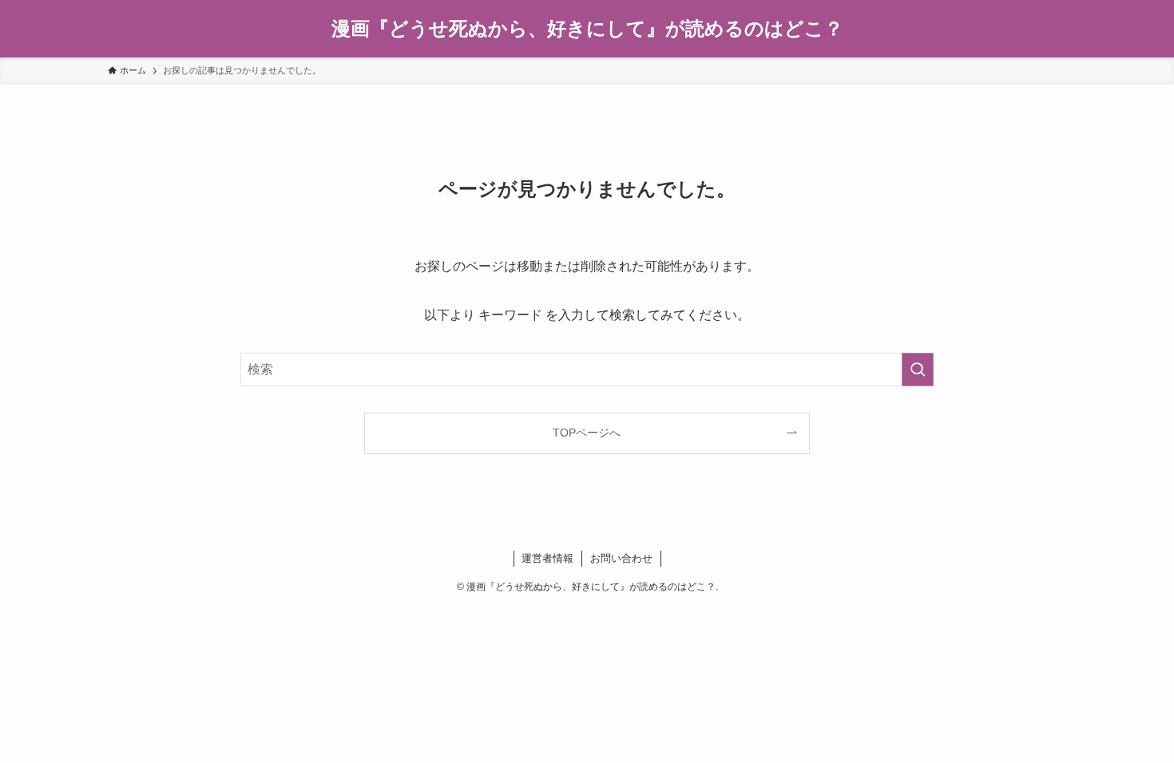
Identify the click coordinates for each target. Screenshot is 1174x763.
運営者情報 (547, 558)
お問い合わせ (621, 558)
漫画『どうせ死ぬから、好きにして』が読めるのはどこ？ (587, 28)
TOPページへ (587, 432)
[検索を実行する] (918, 369)
